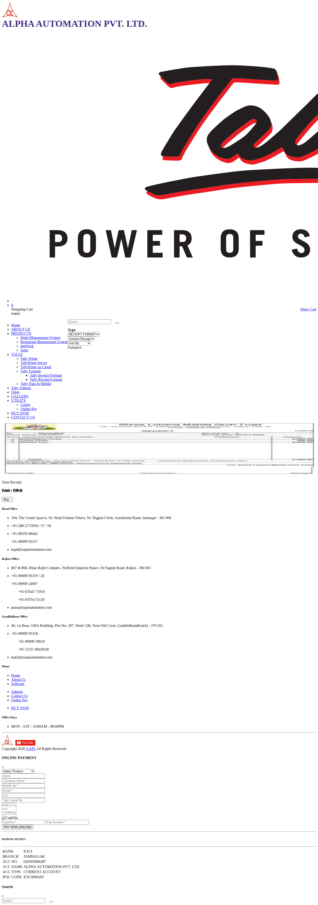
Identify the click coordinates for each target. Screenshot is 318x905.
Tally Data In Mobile (35, 384)
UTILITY (18, 400)
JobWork (27, 346)
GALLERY (20, 396)
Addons (17, 692)
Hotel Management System (40, 338)
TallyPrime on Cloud (35, 367)
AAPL (31, 749)
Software (17, 684)
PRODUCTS (21, 333)
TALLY (17, 354)
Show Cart (308, 309)
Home (15, 325)
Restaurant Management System (44, 342)
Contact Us (19, 696)
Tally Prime (28, 359)
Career (25, 405)
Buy (7, 499)
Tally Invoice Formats (46, 375)
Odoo (15, 392)
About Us (18, 680)
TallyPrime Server (33, 363)
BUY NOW (20, 413)
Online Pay (28, 409)
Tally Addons (21, 388)
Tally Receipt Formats (46, 380)
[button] (117, 323)
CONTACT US (23, 417)
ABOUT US (20, 329)
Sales (24, 350)
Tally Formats (30, 371)
